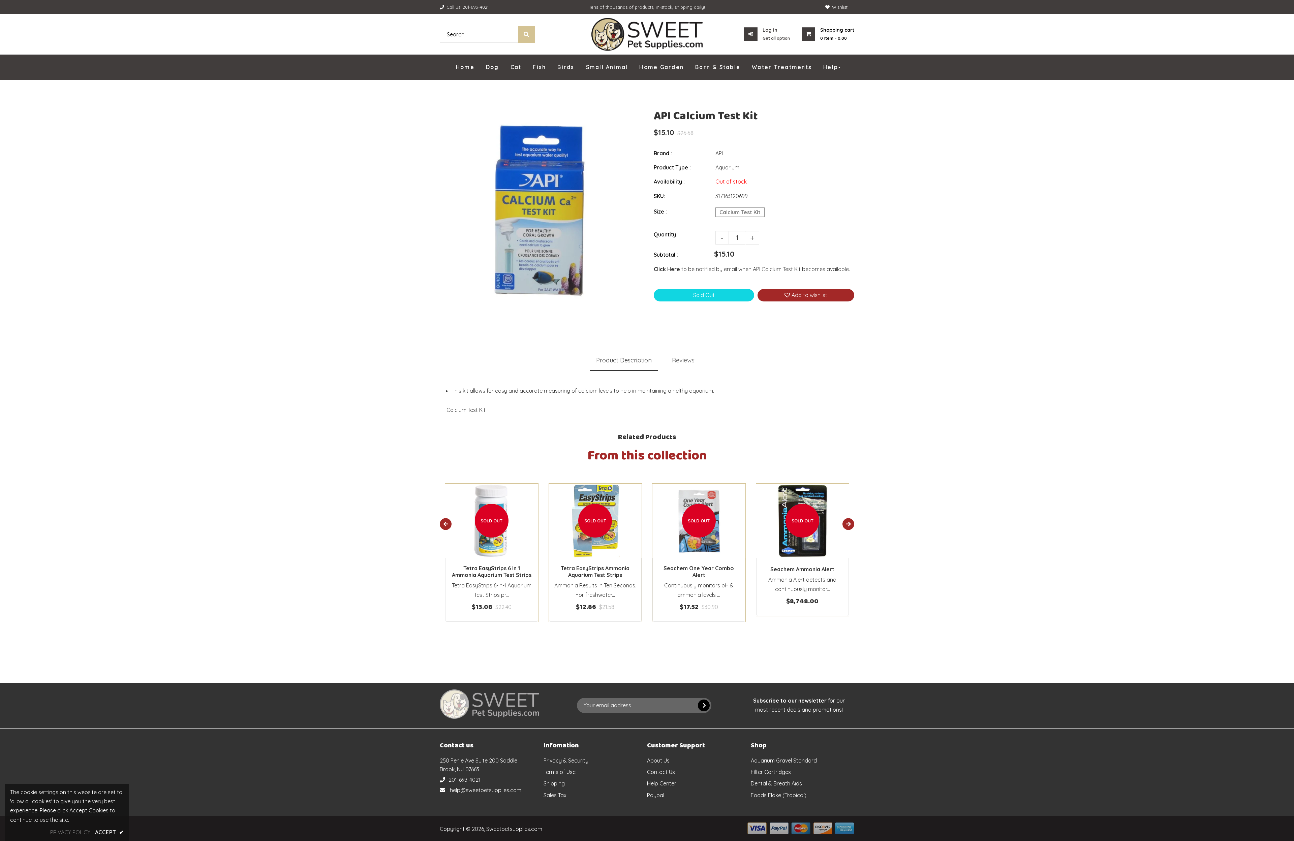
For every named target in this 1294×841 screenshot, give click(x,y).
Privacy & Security (566, 760)
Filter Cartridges (771, 772)
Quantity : (666, 234)
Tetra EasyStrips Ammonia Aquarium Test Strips (595, 571)
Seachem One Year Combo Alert (699, 571)
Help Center (661, 783)
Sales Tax (555, 795)
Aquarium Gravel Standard (784, 760)
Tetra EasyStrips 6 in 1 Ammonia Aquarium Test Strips (491, 571)
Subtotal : (666, 254)
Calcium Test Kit (740, 212)
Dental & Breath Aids (776, 783)
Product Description (624, 360)
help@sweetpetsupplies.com (485, 790)
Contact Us (661, 772)
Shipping (554, 783)
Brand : (663, 153)
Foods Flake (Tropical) (778, 795)
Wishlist (840, 7)
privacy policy (70, 832)
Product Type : (672, 167)
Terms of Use (560, 772)
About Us (658, 760)
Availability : (669, 181)
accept (109, 832)
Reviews (683, 360)
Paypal (655, 795)
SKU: (659, 196)
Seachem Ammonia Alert (802, 569)
